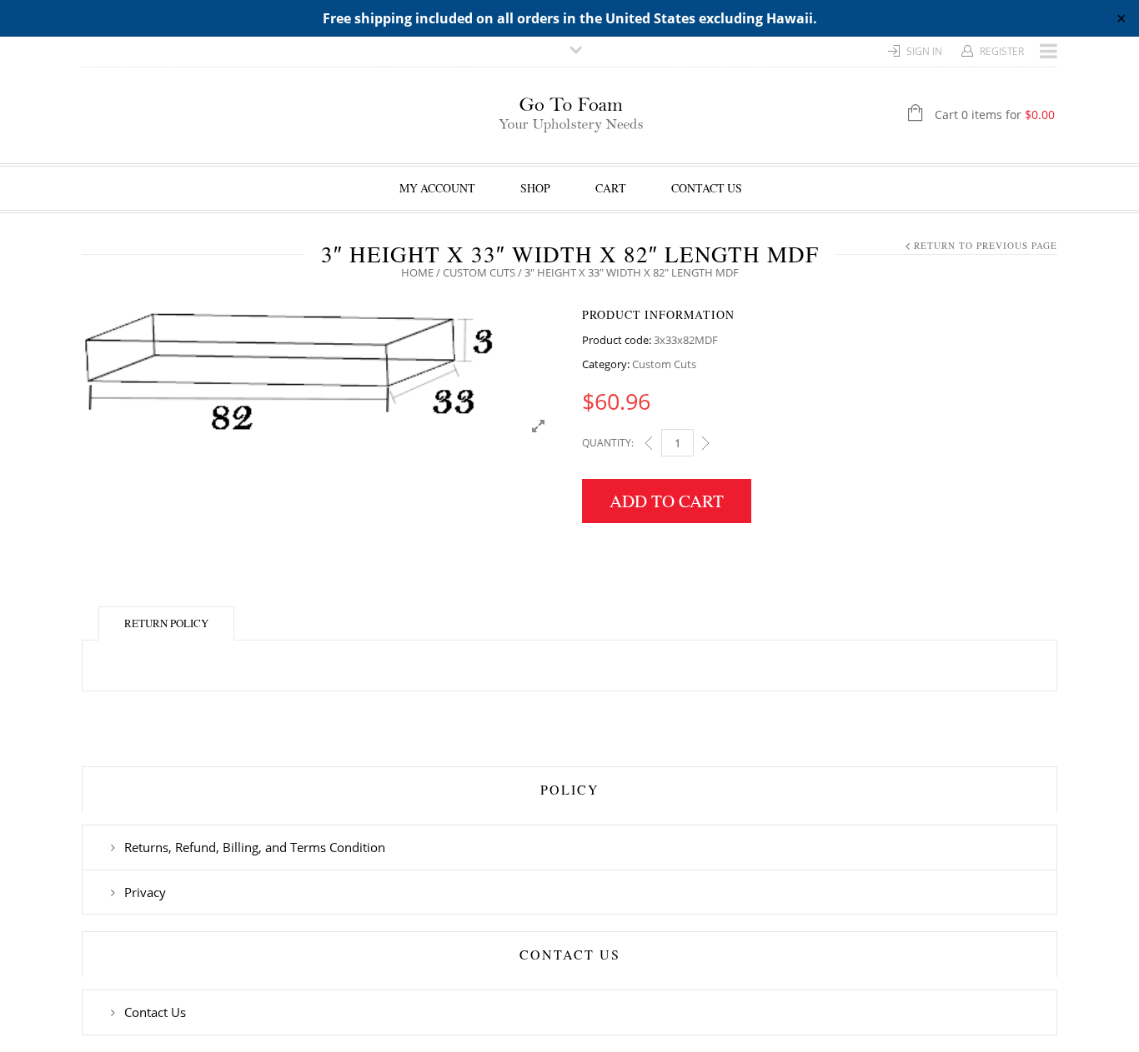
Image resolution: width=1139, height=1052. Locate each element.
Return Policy (166, 623)
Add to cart (667, 500)
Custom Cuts (479, 272)
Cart (610, 188)
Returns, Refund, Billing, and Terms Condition (254, 847)
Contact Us (706, 188)
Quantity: (608, 443)
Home (417, 272)
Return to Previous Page (985, 245)
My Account (437, 188)
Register (1002, 51)
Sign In (924, 51)
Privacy (145, 892)
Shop (535, 188)
